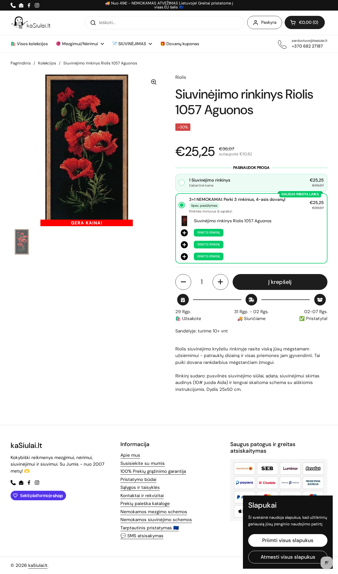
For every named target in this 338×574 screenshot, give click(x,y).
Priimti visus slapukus (287, 540)
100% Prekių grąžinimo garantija (153, 471)
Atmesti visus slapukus (288, 557)
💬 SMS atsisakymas (141, 536)
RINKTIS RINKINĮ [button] (209, 232)
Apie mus (130, 455)
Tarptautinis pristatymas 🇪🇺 (149, 528)
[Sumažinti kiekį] (183, 282)
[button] (305, 22)
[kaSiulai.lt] (32, 22)
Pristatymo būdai (138, 479)
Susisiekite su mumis (142, 463)
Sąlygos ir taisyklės (140, 487)
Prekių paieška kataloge (145, 503)
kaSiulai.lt (38, 565)
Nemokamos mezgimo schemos (153, 512)
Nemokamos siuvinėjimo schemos (156, 519)
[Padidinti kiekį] (220, 282)
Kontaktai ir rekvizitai (142, 495)
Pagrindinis (21, 63)
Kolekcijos (47, 63)
